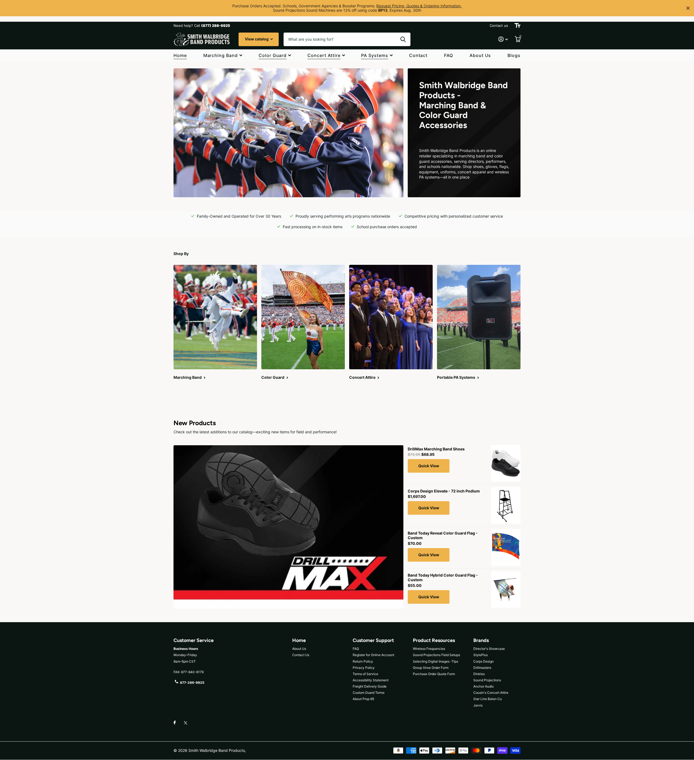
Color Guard (273, 55)
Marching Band (220, 55)
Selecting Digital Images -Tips (435, 661)
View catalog (257, 39)
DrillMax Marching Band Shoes (436, 449)
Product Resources (434, 640)
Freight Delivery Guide (370, 686)
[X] (185, 722)
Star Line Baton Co (487, 699)
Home (180, 55)
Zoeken (403, 39)
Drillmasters (482, 668)
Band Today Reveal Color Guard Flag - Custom (443, 535)
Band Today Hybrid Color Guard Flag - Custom (443, 577)
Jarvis (478, 705)
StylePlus (480, 655)
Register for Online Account (373, 655)
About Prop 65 (363, 699)
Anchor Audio (483, 686)
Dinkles (479, 674)
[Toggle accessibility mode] (517, 25)
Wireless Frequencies (429, 649)
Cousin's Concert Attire (490, 693)
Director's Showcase (489, 649)
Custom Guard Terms (368, 693)
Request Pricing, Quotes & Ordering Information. (419, 6)
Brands (481, 640)
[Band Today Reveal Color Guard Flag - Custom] (505, 547)
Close (688, 8)
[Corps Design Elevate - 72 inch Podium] (505, 505)
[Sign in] (503, 39)
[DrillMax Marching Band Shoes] (505, 463)
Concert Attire (323, 55)
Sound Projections (487, 680)
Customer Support (373, 640)
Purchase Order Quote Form (434, 674)
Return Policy (363, 661)
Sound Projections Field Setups (436, 655)
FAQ (448, 55)
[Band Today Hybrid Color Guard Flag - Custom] (505, 589)
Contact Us (300, 655)
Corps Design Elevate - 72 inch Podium (444, 491)
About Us (480, 55)
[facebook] (175, 723)
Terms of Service (365, 674)
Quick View (428, 465)
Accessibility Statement (370, 680)
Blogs (513, 55)
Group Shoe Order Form (430, 668)
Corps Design (483, 661)
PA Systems (374, 55)
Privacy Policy (364, 668)
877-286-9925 (192, 682)
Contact (418, 55)
